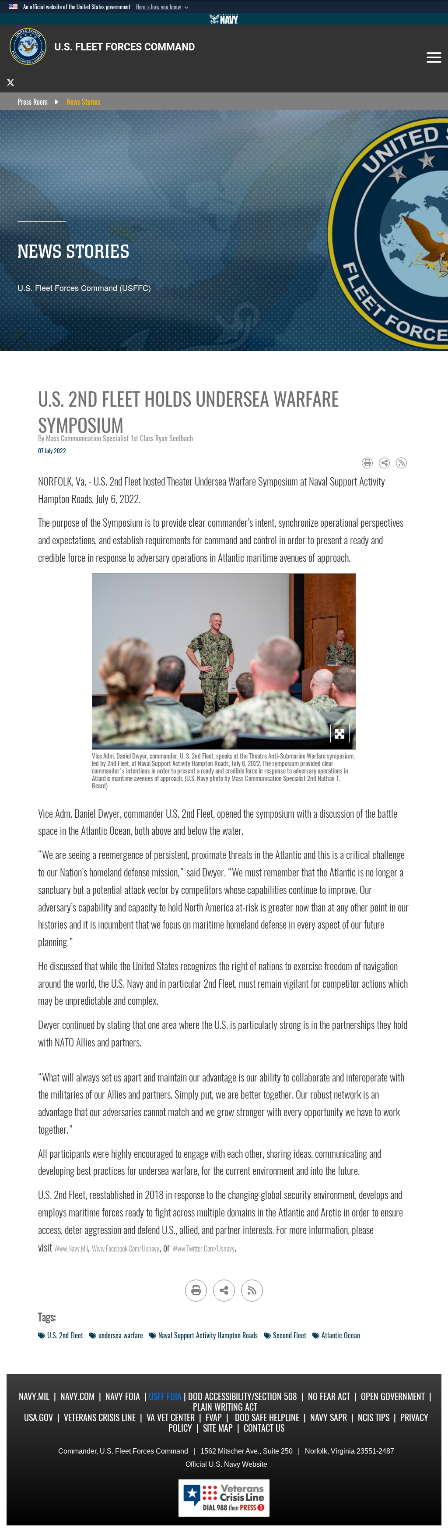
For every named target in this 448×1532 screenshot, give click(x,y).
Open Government (393, 1396)
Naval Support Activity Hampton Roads (208, 1335)
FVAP (214, 1417)
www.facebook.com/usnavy (125, 1248)
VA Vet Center (171, 1417)
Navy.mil (34, 1396)
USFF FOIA (166, 1396)
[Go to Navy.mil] (224, 19)
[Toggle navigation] (434, 57)
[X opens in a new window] (10, 82)
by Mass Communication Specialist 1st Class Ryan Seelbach (115, 438)
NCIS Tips (373, 1417)
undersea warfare (120, 1335)
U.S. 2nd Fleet (65, 1335)
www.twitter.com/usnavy (203, 1248)
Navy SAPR (328, 1417)
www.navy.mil (71, 1248)
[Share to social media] (384, 462)
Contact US (264, 1428)
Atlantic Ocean (341, 1335)
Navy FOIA (122, 1396)
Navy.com (77, 1396)
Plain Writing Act (225, 1407)
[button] (163, 7)
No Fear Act (329, 1396)
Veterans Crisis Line (100, 1417)
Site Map (218, 1428)
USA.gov (38, 1417)
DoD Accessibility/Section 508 (242, 1396)
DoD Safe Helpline (267, 1417)
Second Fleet (289, 1335)
